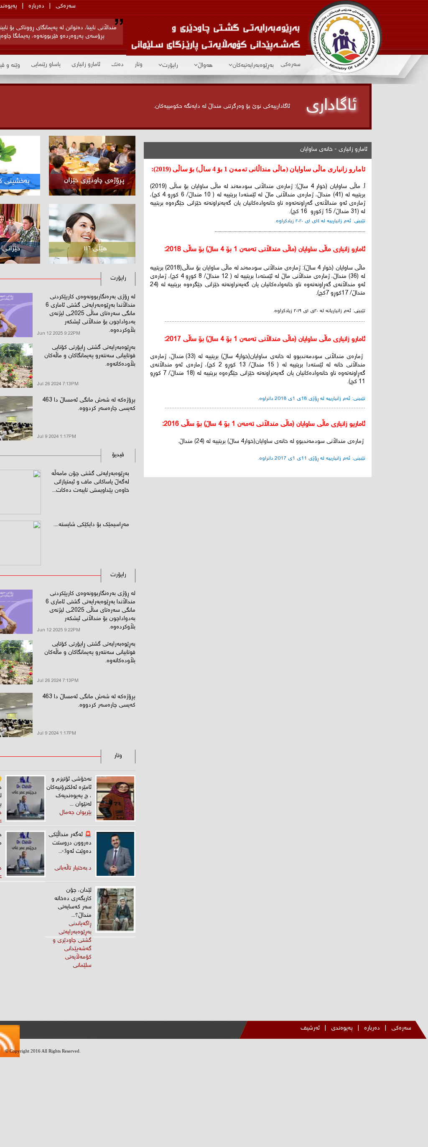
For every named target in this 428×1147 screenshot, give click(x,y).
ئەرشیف (310, 1028)
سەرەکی (66, 6)
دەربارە (36, 6)
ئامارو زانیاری (85, 65)
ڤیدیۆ (118, 455)
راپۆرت (170, 65)
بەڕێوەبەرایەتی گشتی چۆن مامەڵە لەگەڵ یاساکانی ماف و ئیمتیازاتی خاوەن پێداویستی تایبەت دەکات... (90, 482)
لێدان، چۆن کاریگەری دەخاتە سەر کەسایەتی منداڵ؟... (73, 903)
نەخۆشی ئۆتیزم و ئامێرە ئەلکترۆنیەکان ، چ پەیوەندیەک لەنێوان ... (69, 792)
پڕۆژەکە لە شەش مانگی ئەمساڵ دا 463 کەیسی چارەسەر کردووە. (88, 404)
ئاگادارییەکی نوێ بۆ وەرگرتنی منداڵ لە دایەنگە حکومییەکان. (222, 106)
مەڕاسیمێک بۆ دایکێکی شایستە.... (91, 525)
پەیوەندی (342, 1028)
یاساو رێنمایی (46, 65)
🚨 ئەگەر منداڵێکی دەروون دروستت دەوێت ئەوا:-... (70, 843)
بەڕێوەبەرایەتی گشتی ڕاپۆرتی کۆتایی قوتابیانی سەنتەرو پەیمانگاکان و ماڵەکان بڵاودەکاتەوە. (89, 356)
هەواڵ (205, 65)
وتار (139, 65)
